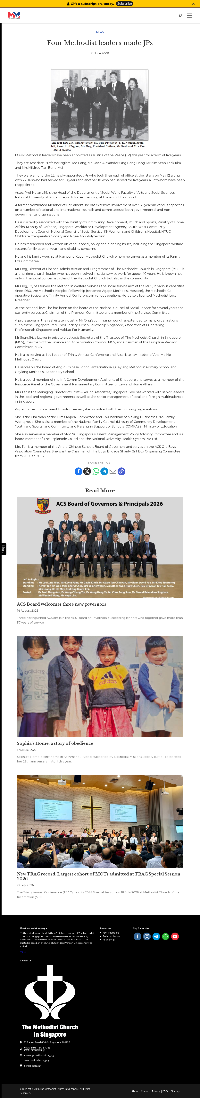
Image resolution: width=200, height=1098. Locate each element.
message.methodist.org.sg (39, 1055)
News (100, 32)
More (23, 951)
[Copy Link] (121, 471)
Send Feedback (32, 1066)
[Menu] (190, 15)
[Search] (180, 15)
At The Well (109, 939)
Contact (145, 1091)
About (135, 1091)
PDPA (165, 1091)
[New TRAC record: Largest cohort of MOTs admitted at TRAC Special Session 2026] (100, 821)
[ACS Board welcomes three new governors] (100, 547)
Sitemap (175, 1091)
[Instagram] (147, 936)
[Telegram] (104, 471)
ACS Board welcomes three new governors (61, 604)
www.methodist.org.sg (36, 1060)
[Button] (193, 4)
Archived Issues (111, 936)
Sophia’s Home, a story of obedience (55, 743)
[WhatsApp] (166, 936)
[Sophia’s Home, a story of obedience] (100, 686)
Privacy (156, 1091)
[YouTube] (175, 936)
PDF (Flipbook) (111, 932)
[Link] (26, 15)
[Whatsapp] (96, 471)
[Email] (113, 471)
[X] (87, 471)
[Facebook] (78, 471)
